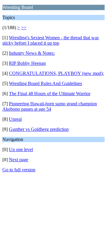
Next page (18, 159)
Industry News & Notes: (32, 53)
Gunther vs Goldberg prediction (39, 129)
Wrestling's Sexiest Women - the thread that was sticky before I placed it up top (50, 40)
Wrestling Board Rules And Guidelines (45, 83)
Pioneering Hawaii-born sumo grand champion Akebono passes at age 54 (49, 106)
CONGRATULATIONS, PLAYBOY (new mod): (56, 73)
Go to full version (18, 169)
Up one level (21, 149)
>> (23, 27)
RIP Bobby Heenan (27, 63)
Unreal (15, 119)
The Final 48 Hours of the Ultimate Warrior (49, 93)
